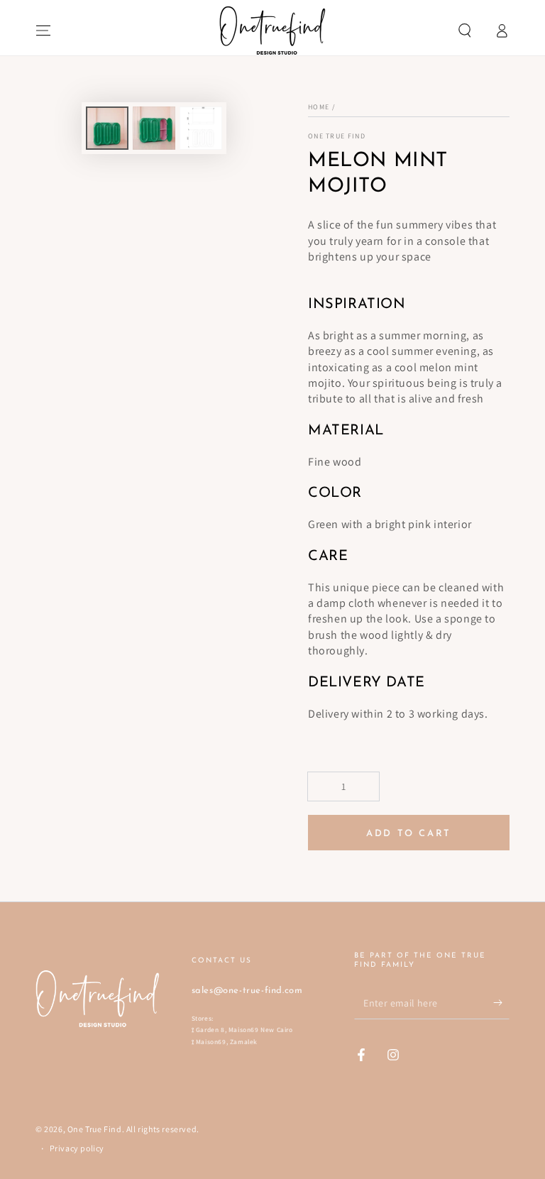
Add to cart (408, 833)
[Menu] (43, 30)
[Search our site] (464, 30)
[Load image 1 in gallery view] (107, 128)
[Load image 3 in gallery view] (201, 128)
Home (318, 106)
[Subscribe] (501, 1003)
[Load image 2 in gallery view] (154, 128)
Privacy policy (77, 1148)
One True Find (336, 136)
